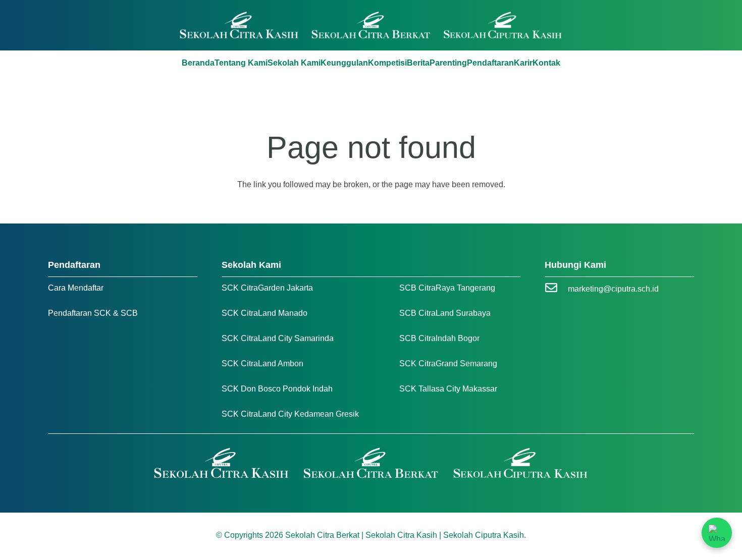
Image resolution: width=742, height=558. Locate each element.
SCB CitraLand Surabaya (445, 313)
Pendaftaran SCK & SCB (93, 313)
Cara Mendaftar (75, 288)
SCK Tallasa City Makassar (448, 388)
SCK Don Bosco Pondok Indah (277, 388)
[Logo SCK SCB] (371, 25)
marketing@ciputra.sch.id (613, 289)
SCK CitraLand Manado (264, 313)
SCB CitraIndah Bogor (439, 338)
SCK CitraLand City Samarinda (278, 338)
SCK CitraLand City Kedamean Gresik (290, 414)
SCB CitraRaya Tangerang (447, 288)
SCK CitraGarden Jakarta (267, 288)
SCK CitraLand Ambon (262, 363)
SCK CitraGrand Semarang (448, 363)
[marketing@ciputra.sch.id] (556, 289)
